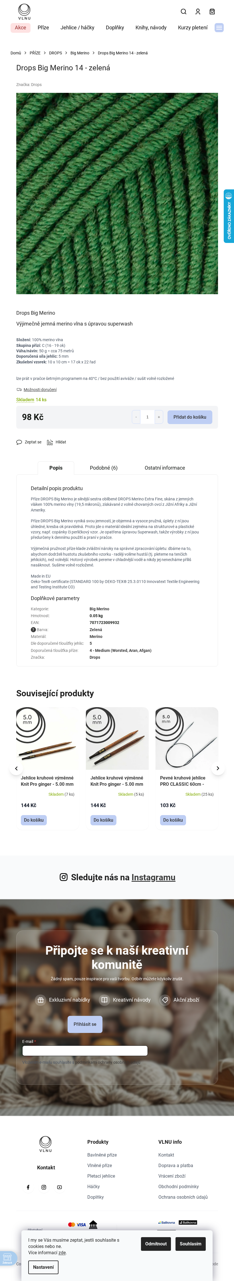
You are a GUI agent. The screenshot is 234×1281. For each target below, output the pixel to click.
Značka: (29, 84)
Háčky (93, 1186)
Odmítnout (156, 1244)
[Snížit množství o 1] (136, 417)
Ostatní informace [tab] (165, 468)
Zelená (96, 629)
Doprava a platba (175, 1165)
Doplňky (95, 1197)
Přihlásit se (85, 1024)
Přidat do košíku (190, 417)
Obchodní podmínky (178, 1186)
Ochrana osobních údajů (183, 1197)
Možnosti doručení (40, 389)
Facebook (28, 1187)
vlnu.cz (44, 1187)
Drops (95, 657)
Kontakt (166, 1155)
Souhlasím (190, 1244)
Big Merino (99, 609)
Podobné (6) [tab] (104, 468)
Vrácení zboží (171, 1176)
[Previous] (16, 768)
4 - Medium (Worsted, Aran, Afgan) (121, 650)
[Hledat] (183, 11)
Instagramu (153, 877)
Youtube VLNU (59, 1187)
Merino (96, 636)
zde (62, 1252)
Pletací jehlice (101, 1176)
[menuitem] (21, 28)
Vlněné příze (99, 1165)
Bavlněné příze (102, 1155)
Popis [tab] (55, 468)
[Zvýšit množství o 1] (159, 417)
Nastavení (43, 1267)
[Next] (218, 768)
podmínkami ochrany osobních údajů (107, 1062)
